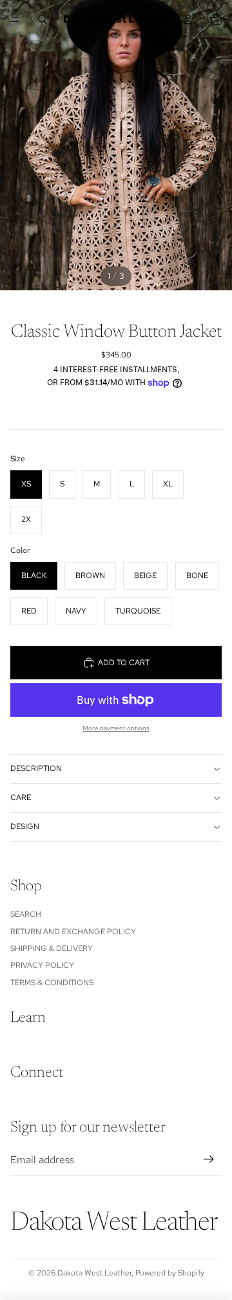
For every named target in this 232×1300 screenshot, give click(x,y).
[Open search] (42, 19)
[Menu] (15, 19)
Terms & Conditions (51, 982)
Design (24, 826)
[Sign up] (209, 1159)
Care (20, 797)
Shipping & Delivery (51, 948)
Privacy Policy (42, 965)
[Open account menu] (188, 19)
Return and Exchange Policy (73, 931)
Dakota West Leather (94, 1273)
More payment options (116, 728)
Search (25, 914)
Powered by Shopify (169, 1273)
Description (36, 768)
